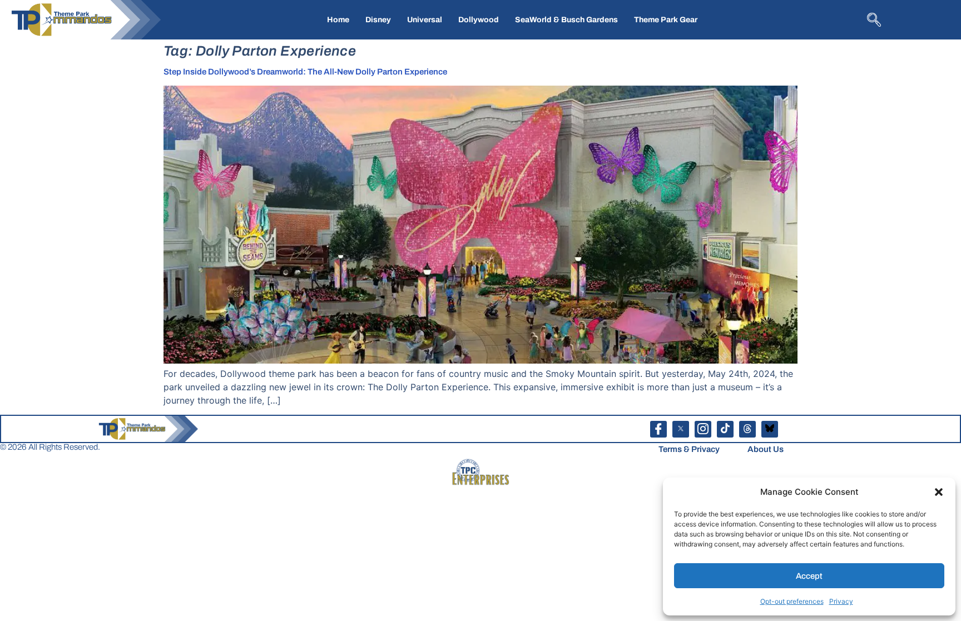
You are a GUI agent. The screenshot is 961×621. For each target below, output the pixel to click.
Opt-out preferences (792, 601)
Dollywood (478, 20)
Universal (424, 20)
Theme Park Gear (665, 20)
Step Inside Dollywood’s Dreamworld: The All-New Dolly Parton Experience (305, 71)
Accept (809, 576)
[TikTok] (725, 429)
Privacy (841, 601)
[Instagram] (703, 429)
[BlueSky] (769, 429)
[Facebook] (658, 429)
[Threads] (747, 429)
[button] (938, 492)
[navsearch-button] (873, 18)
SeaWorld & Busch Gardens (566, 20)
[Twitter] (680, 429)
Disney (378, 20)
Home (338, 20)
